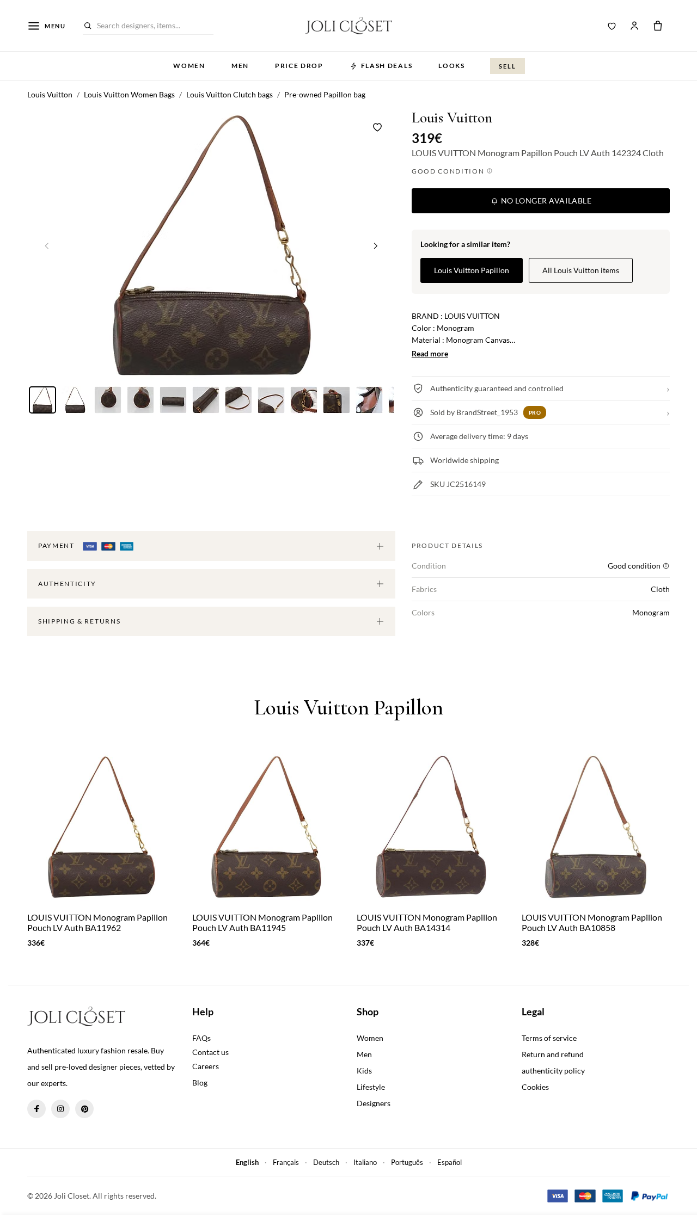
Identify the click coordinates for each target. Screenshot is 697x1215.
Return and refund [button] (553, 1054)
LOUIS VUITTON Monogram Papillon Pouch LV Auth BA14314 (427, 922)
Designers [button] (373, 1103)
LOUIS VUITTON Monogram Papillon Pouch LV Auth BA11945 (262, 922)
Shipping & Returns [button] (79, 621)
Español (449, 1162)
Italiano (365, 1162)
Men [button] (240, 65)
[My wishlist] (612, 26)
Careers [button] (205, 1066)
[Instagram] (60, 1109)
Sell (507, 66)
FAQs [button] (201, 1038)
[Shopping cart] (657, 25)
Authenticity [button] (67, 583)
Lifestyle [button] (371, 1086)
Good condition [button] (449, 171)
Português (407, 1162)
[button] (375, 245)
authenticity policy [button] (553, 1070)
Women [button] (189, 65)
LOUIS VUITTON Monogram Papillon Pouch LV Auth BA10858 (592, 922)
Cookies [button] (535, 1086)
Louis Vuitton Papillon (471, 270)
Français (286, 1162)
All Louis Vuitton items (580, 270)
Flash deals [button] (386, 65)
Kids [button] (364, 1070)
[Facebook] (36, 1109)
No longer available (545, 200)
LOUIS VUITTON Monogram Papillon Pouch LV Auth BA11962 (97, 922)
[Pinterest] (84, 1109)
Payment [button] (57, 545)
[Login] (634, 26)
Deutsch (326, 1162)
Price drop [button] (299, 65)
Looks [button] (451, 65)
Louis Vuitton (452, 118)
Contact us (210, 1052)
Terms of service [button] (549, 1038)
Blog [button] (199, 1082)
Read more (430, 353)
